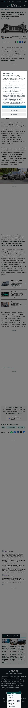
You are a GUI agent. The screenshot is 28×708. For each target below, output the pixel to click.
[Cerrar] (20, 691)
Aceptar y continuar (14, 106)
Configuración (14, 110)
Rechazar (14, 114)
